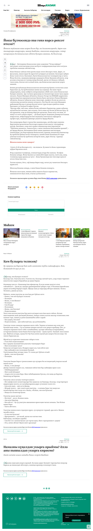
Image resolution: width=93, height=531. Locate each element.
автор (5, 439)
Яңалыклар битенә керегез (13, 431)
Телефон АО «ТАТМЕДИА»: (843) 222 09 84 (69, 506)
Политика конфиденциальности (40, 523)
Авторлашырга (21, 214)
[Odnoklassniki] (15, 498)
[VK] (7, 498)
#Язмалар (66, 31)
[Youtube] (19, 498)
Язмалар (17, 10)
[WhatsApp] (4, 70)
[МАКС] (24, 498)
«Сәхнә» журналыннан (82, 10)
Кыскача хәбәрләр (30, 10)
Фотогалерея (45, 10)
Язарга (36, 210)
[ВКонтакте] (4, 59)
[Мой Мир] (4, 73)
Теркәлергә (50, 214)
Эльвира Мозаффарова (9, 31)
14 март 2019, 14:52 (64, 32)
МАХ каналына (51, 178)
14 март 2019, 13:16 (64, 440)
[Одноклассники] (4, 66)
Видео (67, 10)
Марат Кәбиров (7, 253)
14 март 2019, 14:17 (64, 255)
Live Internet (63, 524)
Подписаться (76, 520)
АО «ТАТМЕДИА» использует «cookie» (41, 519)
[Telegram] (4, 62)
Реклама (58, 10)
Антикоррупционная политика (67, 504)
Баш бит (6, 10)
